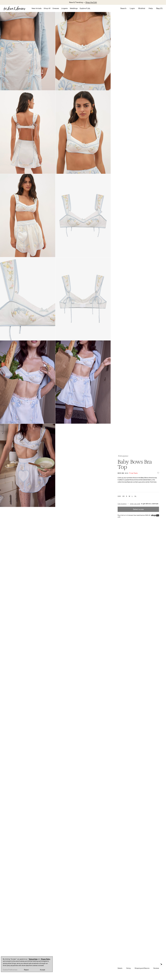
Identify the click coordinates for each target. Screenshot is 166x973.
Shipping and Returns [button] (142, 968)
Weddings (74, 8)
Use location (122, 504)
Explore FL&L (85, 8)
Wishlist (141, 8)
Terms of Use (33, 959)
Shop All (47, 8)
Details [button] (120, 968)
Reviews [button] (156, 968)
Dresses (56, 8)
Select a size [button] (138, 509)
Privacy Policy (45, 959)
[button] (158, 473)
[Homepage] (16, 8)
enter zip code (135, 504)
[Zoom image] (83, 48)
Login (132, 8)
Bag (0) (159, 8)
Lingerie (64, 8)
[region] (27, 964)
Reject (26, 970)
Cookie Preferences (10, 970)
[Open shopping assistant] (161, 964)
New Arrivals (37, 8)
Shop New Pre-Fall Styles (92, 2)
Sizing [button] (128, 968)
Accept (42, 970)
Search (123, 8)
